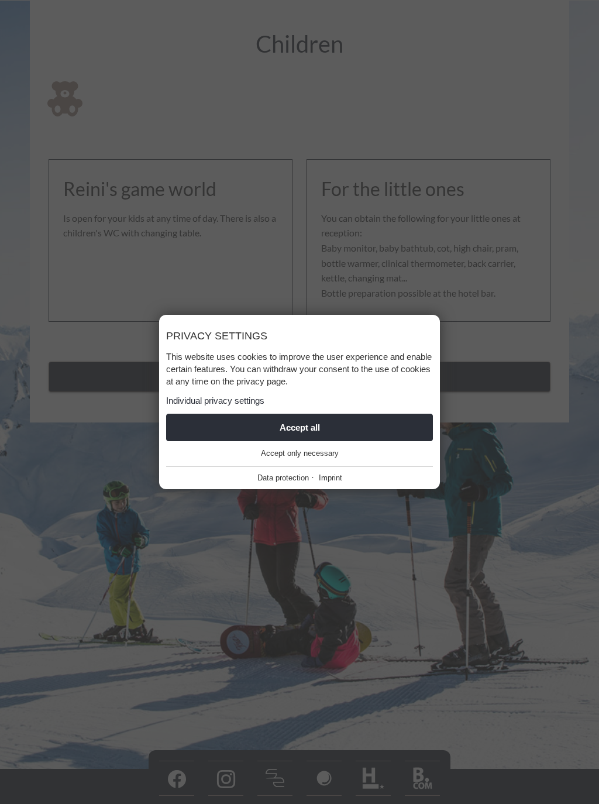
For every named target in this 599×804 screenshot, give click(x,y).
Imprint (330, 477)
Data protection (283, 477)
